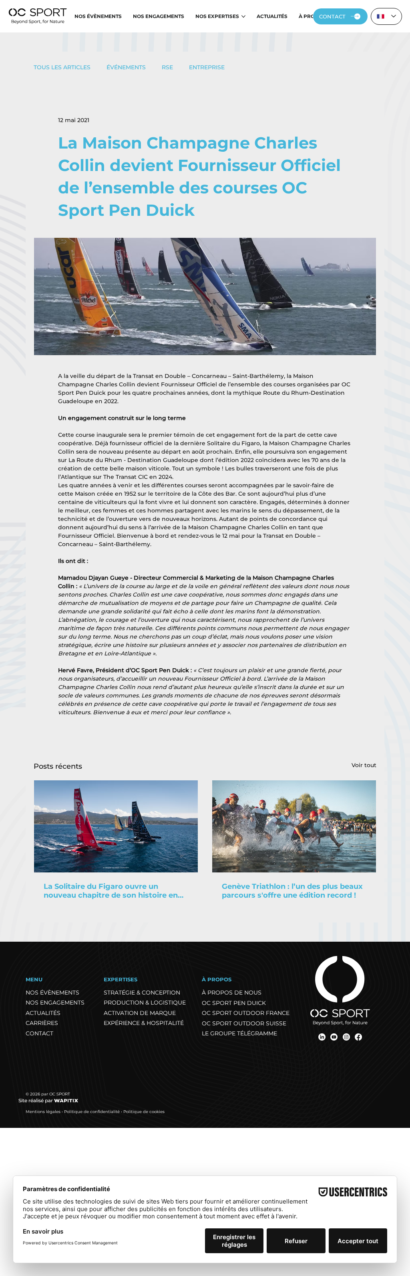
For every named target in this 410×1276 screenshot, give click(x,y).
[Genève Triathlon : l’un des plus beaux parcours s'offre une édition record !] (294, 826)
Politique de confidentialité (92, 1111)
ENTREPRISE (207, 67)
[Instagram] (346, 1037)
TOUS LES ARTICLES (62, 67)
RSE (167, 67)
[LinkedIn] (322, 1037)
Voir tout (364, 765)
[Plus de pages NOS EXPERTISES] (243, 16)
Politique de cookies (144, 1111)
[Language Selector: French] (386, 16)
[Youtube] (334, 1037)
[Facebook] (358, 1037)
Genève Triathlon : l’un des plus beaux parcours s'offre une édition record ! (292, 891)
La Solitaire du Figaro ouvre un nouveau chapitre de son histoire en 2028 (111, 891)
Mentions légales (43, 1111)
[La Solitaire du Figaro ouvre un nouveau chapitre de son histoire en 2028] (116, 826)
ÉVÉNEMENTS (126, 67)
